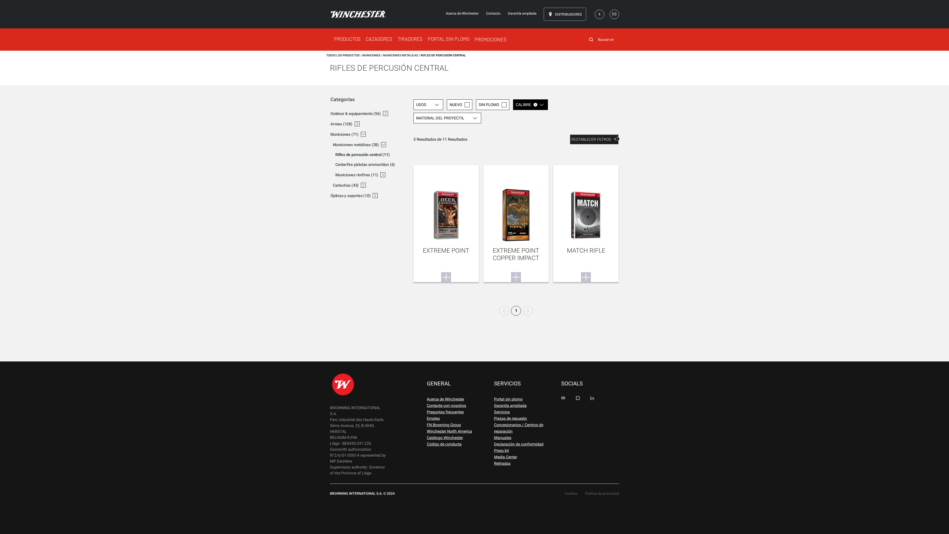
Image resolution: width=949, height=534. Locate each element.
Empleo (433, 418)
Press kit (501, 450)
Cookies (571, 493)
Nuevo (456, 104)
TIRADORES (410, 39)
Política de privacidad (602, 493)
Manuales (502, 437)
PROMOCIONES (490, 39)
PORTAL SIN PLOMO (449, 39)
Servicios (502, 412)
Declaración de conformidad (518, 444)
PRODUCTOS (347, 39)
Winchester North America (449, 431)
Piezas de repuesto (510, 418)
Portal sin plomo (508, 399)
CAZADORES (379, 39)
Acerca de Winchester (445, 399)
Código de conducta (444, 444)
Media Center (505, 457)
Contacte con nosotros (446, 405)
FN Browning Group (444, 425)
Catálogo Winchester (445, 437)
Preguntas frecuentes (445, 412)
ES (614, 14)
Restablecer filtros (595, 139)
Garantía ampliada (510, 405)
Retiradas (502, 463)
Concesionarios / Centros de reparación (518, 428)
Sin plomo (489, 104)
